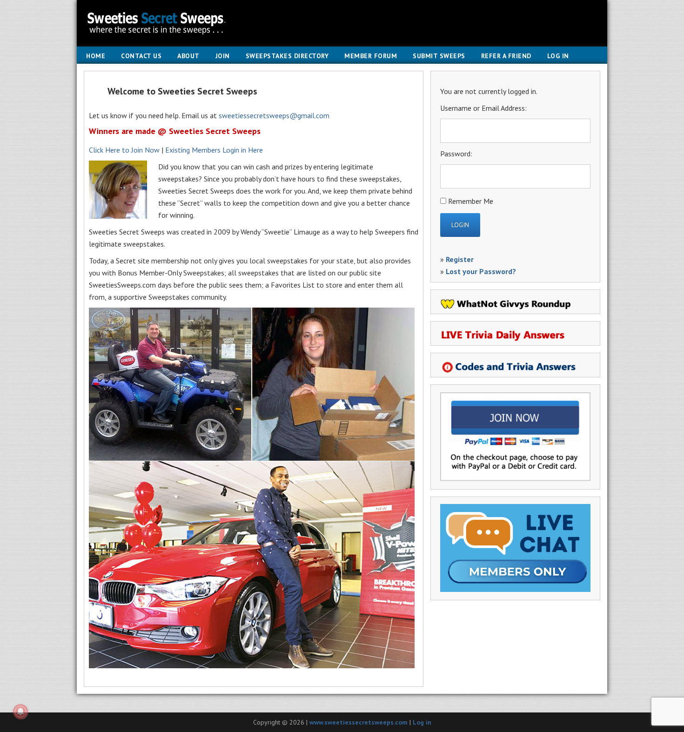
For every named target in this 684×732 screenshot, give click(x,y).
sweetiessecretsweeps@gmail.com (274, 115)
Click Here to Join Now (124, 149)
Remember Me (470, 201)
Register (460, 259)
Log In (558, 56)
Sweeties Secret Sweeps (342, 23)
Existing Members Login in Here (214, 149)
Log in (422, 722)
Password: (456, 153)
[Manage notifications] (20, 711)
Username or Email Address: (483, 108)
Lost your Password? (481, 271)
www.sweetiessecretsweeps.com (358, 722)
